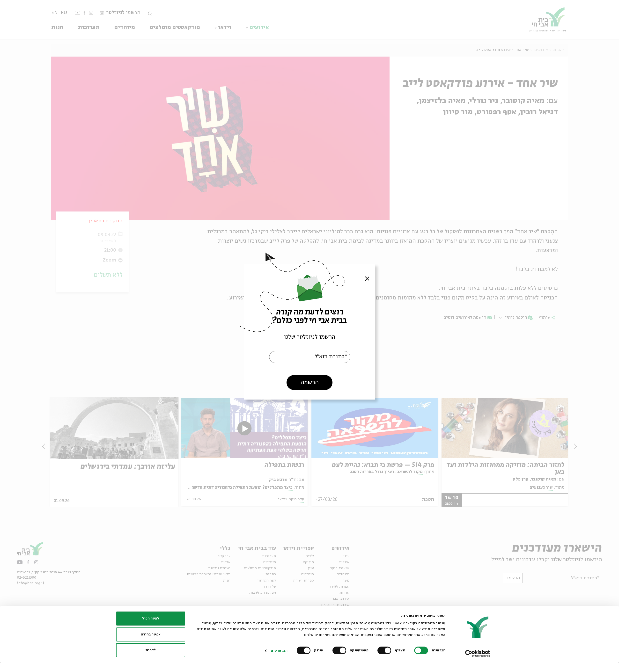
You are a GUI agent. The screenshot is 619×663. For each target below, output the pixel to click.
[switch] (385, 650)
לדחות (151, 650)
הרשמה (310, 382)
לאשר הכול (150, 618)
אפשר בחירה (151, 634)
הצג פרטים (279, 650)
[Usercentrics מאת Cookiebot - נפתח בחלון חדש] (478, 653)
